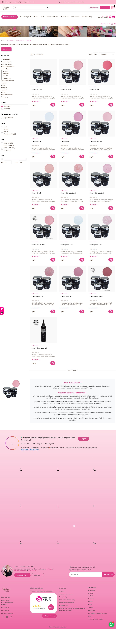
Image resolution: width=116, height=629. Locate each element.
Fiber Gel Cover (66, 90)
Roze (6, 131)
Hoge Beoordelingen (72, 32)
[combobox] (31, 7)
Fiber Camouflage (66, 296)
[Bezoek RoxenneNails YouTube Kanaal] (115, 23)
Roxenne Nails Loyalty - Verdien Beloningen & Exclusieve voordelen (72, 609)
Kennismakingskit (6, 62)
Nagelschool (65, 16)
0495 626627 (5, 607)
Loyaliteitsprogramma (14, 31)
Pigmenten (4, 87)
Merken (36, 16)
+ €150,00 (7, 150)
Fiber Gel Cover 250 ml (39, 348)
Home (3, 40)
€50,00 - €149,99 (9, 148)
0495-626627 (32, 570)
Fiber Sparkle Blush (96, 245)
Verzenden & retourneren (66, 602)
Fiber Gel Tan (65, 141)
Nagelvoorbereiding (7, 94)
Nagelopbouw (8, 118)
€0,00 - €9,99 (8, 143)
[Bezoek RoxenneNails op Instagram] (112, 23)
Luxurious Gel (7, 78)
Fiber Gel (29, 40)
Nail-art (3, 92)
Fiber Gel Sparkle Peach (68, 193)
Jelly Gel (5, 76)
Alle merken (7, 106)
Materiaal (4, 90)
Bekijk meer (51, 616)
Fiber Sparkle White (67, 245)
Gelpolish (4, 83)
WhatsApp (49, 569)
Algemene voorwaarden (66, 594)
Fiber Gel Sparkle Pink (97, 193)
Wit (5, 127)
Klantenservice (21, 575)
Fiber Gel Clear (37, 90)
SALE (42, 16)
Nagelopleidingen (101, 32)
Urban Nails (10, 40)
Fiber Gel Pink (94, 90)
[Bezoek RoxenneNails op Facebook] (109, 23)
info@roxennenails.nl (20, 570)
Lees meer (6, 49)
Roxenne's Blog (87, 16)
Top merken (43, 31)
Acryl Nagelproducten (7, 80)
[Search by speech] (47, 7)
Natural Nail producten (7, 66)
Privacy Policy (63, 597)
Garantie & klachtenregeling (67, 600)
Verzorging (4, 97)
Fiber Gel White (37, 141)
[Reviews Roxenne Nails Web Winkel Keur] (113, 17)
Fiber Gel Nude (36, 193)
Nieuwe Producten (52, 16)
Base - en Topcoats (6, 64)
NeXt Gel (5, 71)
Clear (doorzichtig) (10, 134)
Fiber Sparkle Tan (37, 296)
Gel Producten (20, 40)
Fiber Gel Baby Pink (96, 141)
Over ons (37, 575)
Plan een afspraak (25, 16)
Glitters (3, 85)
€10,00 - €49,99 (9, 145)
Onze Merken (75, 16)
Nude (6, 129)
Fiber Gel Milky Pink (38, 245)
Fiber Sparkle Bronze (96, 296)
